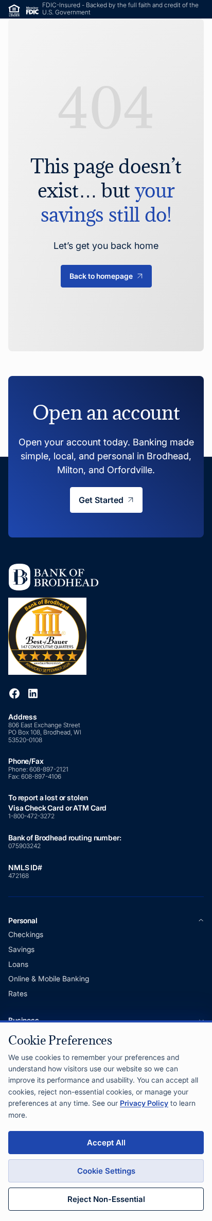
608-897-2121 (49, 769)
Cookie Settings (106, 1171)
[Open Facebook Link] (14, 693)
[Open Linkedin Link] (33, 693)
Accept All (106, 1142)
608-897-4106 (41, 776)
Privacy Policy (144, 1103)
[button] (106, 920)
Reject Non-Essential (106, 1199)
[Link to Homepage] (57, 618)
